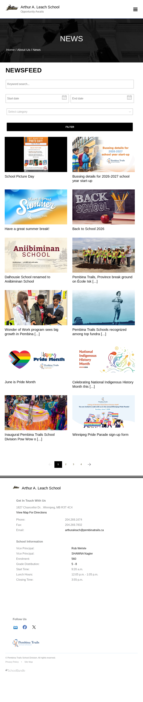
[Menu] (135, 9)
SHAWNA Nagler (82, 553)
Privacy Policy (12, 662)
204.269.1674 (73, 519)
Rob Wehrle (79, 548)
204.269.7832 (73, 524)
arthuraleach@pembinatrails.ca (84, 530)
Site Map (28, 662)
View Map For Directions (31, 512)
